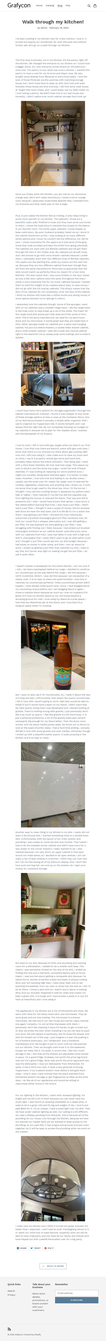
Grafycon (19, 1335)
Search (11, 1291)
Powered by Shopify (32, 1335)
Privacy (11, 1295)
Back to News (55, 1266)
